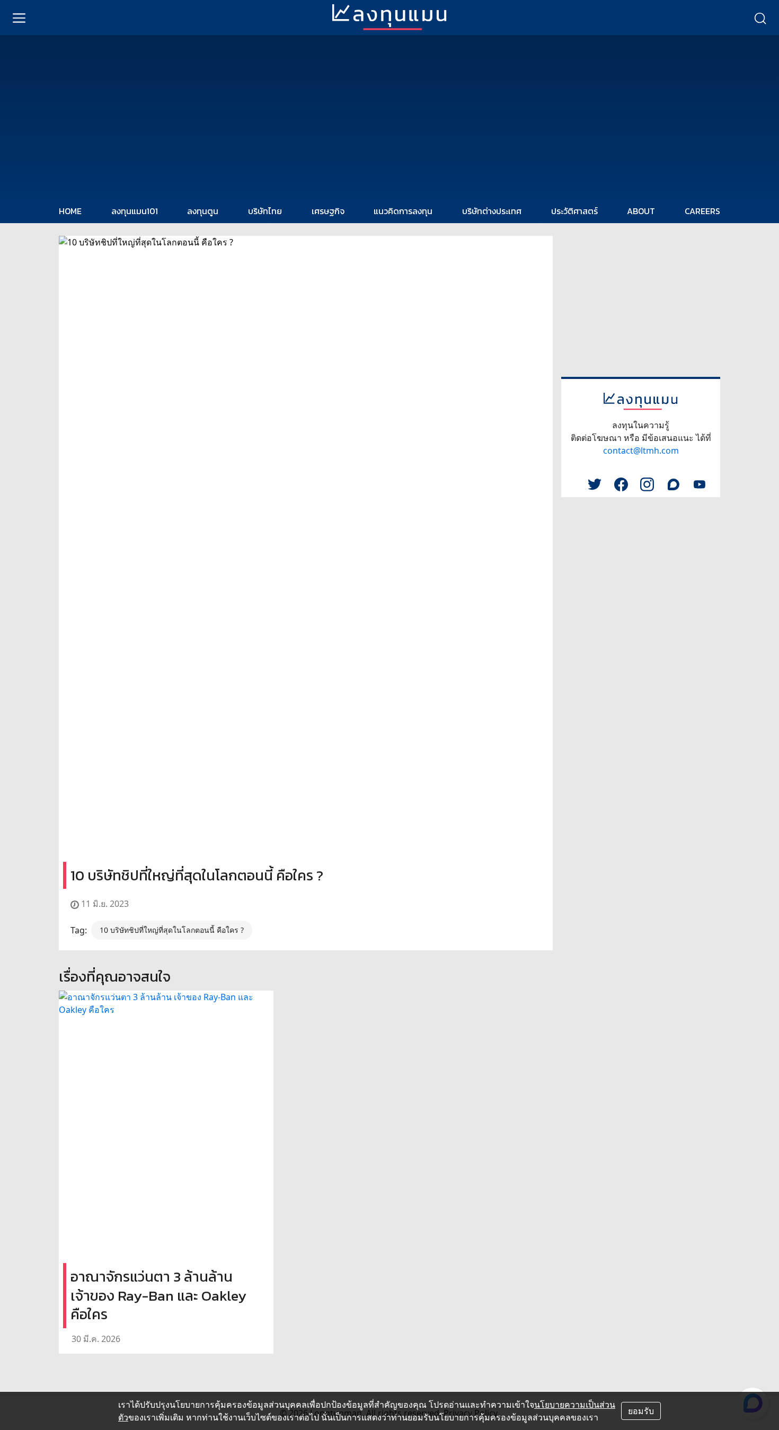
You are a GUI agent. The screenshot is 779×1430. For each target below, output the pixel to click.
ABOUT (641, 211)
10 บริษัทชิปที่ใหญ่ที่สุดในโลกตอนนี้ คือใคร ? (172, 930)
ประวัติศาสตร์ (574, 211)
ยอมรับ (641, 1411)
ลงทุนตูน (202, 211)
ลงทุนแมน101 (134, 211)
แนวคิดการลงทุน (403, 211)
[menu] (19, 17)
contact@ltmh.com (641, 450)
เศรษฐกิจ (328, 211)
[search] (760, 17)
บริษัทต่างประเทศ (491, 211)
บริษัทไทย (265, 211)
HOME (70, 211)
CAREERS (702, 211)
